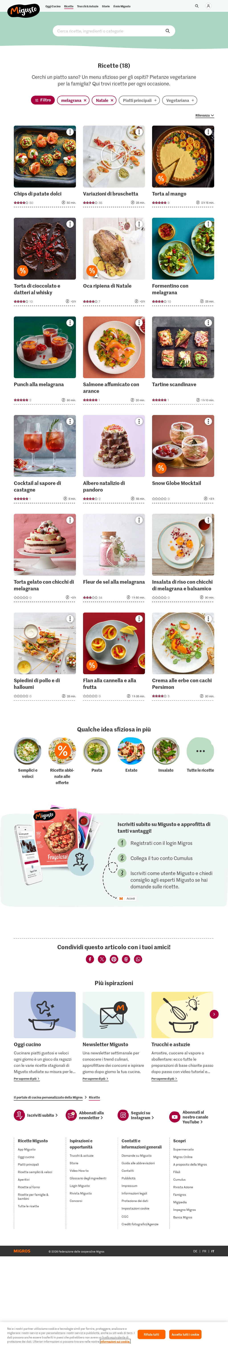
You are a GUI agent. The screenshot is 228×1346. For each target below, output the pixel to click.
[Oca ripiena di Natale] (114, 263)
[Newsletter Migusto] (114, 1036)
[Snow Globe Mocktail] (183, 460)
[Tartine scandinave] (183, 361)
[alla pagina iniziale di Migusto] (23, 7)
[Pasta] (97, 761)
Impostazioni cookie (135, 1208)
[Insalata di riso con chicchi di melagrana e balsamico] (183, 559)
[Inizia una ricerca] (197, 6)
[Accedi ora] (208, 6)
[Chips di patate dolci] (45, 168)
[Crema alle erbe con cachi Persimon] (183, 658)
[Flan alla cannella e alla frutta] (114, 658)
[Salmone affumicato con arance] (114, 361)
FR (204, 1251)
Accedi (131, 898)
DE (195, 1251)
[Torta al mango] (183, 168)
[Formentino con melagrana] (183, 263)
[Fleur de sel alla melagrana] (114, 559)
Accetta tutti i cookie (185, 1334)
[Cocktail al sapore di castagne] (45, 460)
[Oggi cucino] (45, 1036)
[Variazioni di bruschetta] (114, 168)
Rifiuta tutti (151, 1334)
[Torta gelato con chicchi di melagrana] (45, 559)
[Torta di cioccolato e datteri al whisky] (45, 263)
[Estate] (131, 761)
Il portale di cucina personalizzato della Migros (48, 1097)
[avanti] (214, 1014)
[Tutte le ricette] (200, 761)
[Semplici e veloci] (27, 761)
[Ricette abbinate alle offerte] (62, 761)
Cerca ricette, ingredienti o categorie (114, 30)
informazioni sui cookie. (115, 1341)
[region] (114, 1334)
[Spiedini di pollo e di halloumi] (45, 658)
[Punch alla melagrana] (45, 361)
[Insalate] (166, 761)
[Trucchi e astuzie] (182, 1036)
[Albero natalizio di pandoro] (114, 460)
